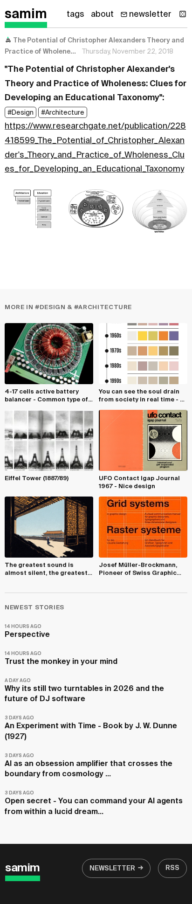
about (102, 14)
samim (26, 14)
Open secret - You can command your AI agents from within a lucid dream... (94, 803)
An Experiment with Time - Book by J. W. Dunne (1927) (91, 728)
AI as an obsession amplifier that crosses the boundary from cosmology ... (88, 765)
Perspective (27, 631)
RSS (172, 868)
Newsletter (112, 868)
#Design (20, 113)
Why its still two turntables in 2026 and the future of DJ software (84, 690)
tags (75, 14)
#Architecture (62, 113)
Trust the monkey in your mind (61, 658)
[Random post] (182, 14)
